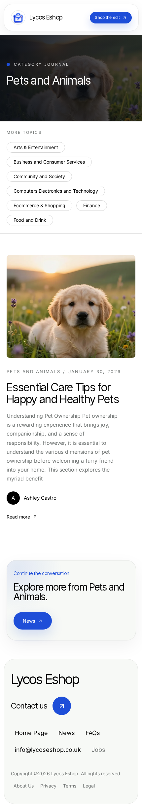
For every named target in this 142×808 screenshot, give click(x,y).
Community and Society (39, 176)
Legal (89, 786)
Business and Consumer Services (49, 162)
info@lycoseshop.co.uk (48, 749)
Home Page (31, 732)
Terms (69, 786)
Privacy (48, 786)
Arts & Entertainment (36, 147)
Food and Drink (30, 220)
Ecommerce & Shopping (39, 205)
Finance (91, 205)
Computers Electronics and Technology (56, 191)
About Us (24, 786)
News (29, 621)
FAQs (93, 732)
